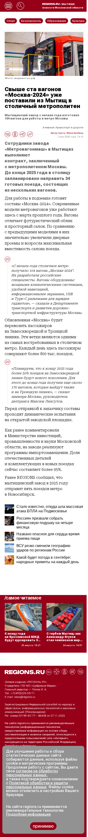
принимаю (43, 826)
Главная (48, 127)
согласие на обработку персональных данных (32, 773)
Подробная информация (20, 745)
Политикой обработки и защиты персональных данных (37, 785)
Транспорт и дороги (69, 127)
